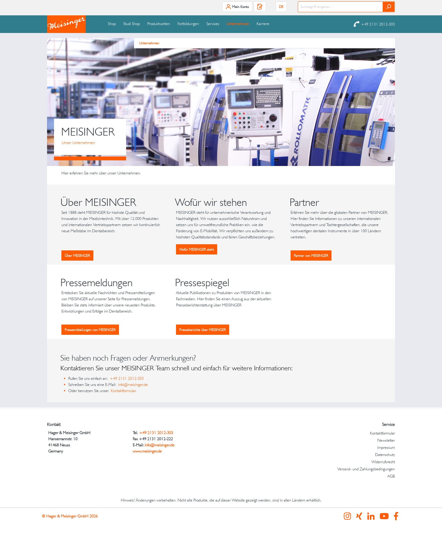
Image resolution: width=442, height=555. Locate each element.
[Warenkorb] (271, 5)
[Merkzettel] (260, 7)
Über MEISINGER (77, 255)
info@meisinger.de (134, 384)
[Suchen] (389, 7)
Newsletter (386, 440)
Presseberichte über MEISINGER (202, 330)
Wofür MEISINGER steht (196, 249)
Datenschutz (385, 454)
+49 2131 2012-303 (378, 24)
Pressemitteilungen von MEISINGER (90, 330)
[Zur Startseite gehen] (72, 24)
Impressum (386, 447)
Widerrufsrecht (383, 461)
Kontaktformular (123, 390)
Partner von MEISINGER (311, 255)
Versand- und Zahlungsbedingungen (366, 469)
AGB (391, 476)
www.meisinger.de (147, 451)
